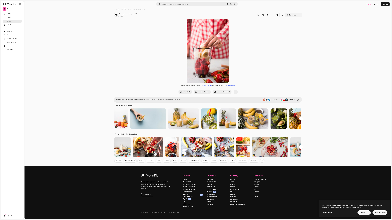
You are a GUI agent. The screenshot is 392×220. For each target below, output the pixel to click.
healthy (167, 161)
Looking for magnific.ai (237, 204)
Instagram (257, 182)
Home (115, 9)
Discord (256, 192)
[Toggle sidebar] (20, 4)
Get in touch (258, 176)
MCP (273, 100)
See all (130, 106)
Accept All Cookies (380, 212)
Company (234, 176)
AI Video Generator (189, 187)
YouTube (256, 184)
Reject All (364, 212)
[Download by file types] (300, 15)
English (147, 195)
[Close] (298, 100)
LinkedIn (256, 187)
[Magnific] (149, 176)
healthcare (223, 161)
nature (233, 161)
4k (262, 161)
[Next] (301, 118)
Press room (234, 202)
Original (200, 23)
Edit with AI (186, 92)
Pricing (368, 4)
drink (159, 161)
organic (141, 161)
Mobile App (186, 204)
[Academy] (8, 216)
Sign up (385, 4)
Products (186, 176)
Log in (376, 4)
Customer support (260, 179)
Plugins (291, 100)
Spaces (185, 179)
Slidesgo (233, 197)
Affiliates (209, 202)
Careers (232, 187)
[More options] (272, 15)
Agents (187, 199)
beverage (150, 161)
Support (209, 184)
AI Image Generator (206, 86)
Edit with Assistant (223, 92)
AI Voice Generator (189, 189)
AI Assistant (187, 182)
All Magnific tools (188, 206)
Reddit (256, 197)
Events (232, 194)
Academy (210, 179)
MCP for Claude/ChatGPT (193, 195)
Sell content (234, 199)
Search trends (234, 189)
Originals (211, 192)
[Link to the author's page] (116, 15)
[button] (147, 194)
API (184, 201)
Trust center (210, 199)
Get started (211, 176)
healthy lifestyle (194, 161)
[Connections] (4, 216)
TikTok (256, 189)
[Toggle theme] (11, 216)
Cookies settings (212, 197)
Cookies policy (211, 194)
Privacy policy (211, 189)
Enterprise (210, 204)
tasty (174, 161)
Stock (121, 9)
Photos (127, 9)
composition (242, 161)
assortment (253, 161)
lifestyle (205, 161)
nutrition (118, 161)
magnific (120, 16)
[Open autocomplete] (159, 4)
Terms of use (211, 187)
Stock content (187, 192)
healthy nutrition (130, 161)
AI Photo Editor (230, 86)
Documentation (212, 182)
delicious (183, 161)
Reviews (233, 184)
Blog (231, 192)
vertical (214, 161)
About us (233, 182)
